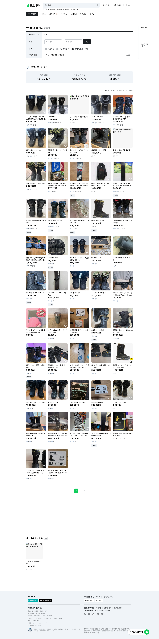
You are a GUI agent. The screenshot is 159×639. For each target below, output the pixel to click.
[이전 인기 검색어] (44, 9)
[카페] (93, 614)
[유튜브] (89, 614)
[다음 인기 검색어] (46, 9)
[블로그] (98, 614)
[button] (49, 55)
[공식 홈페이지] (102, 614)
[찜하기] (44, 112)
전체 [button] (45, 35)
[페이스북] (85, 614)
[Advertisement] (79, 515)
